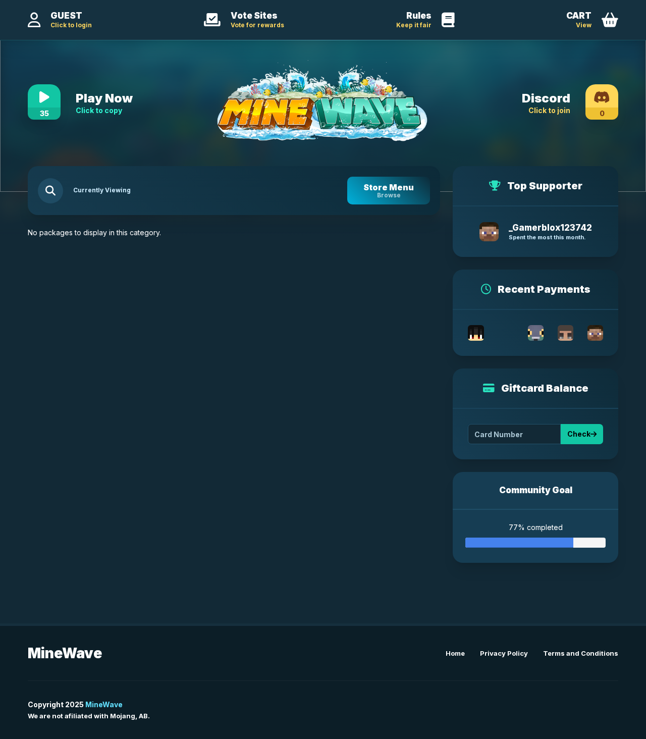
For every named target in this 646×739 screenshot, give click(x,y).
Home (455, 653)
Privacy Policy (504, 653)
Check (578, 434)
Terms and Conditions (580, 653)
